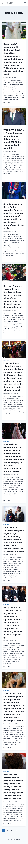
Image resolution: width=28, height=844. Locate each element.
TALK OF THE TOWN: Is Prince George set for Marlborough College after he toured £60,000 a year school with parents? (13, 139)
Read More (7, 102)
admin (6, 77)
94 (17, 830)
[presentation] (14, 30)
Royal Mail (6, 41)
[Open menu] (25, 3)
